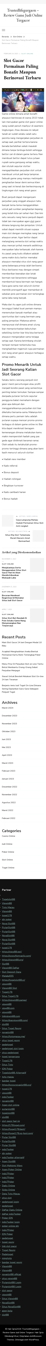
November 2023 (9, 723)
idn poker (7, 919)
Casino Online (8, 836)
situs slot (7, 1197)
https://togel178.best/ (13, 1129)
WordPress (34, 1339)
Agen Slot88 (8, 1161)
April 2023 (7, 755)
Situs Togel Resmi (11, 1028)
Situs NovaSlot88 (11, 1306)
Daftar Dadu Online (12, 1209)
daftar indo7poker (11, 1214)
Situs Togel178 (10, 996)
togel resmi (8, 1242)
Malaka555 (8, 975)
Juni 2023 (6, 739)
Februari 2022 (8, 818)
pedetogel (7, 1044)
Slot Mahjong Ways (12, 1165)
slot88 (5, 1024)
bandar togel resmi (12, 1262)
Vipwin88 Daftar (10, 967)
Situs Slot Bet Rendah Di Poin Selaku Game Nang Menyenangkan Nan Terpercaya (14, 622)
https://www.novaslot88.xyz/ (16, 1084)
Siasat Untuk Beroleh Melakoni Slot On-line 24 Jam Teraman (22, 678)
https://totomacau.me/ (13, 1036)
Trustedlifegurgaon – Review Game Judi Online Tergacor (23, 15)
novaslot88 (8, 1032)
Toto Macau (8, 907)
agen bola (7, 1310)
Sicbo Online (8, 1189)
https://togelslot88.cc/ (13, 980)
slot (32, 221)
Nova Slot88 (8, 923)
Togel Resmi (8, 1250)
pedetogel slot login (13, 1048)
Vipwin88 (7, 903)
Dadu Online (8, 1185)
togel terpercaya (11, 1056)
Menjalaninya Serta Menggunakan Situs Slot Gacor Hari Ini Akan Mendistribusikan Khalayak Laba (14, 572)
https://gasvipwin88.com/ (15, 1020)
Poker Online (8, 852)
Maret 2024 (7, 707)
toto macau (8, 1076)
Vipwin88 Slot (9, 988)
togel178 (7, 915)
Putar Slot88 (9, 1137)
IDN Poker (7, 1068)
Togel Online (8, 867)
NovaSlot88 (8, 935)
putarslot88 (8, 1109)
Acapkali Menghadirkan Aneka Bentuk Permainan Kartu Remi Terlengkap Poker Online (21, 654)
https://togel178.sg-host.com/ (17, 1133)
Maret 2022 (7, 810)
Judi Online (7, 844)
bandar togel (9, 1080)
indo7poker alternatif (13, 1157)
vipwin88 (7, 984)
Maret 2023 (7, 763)
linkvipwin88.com (11, 1016)
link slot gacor (9, 1246)
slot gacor (7, 1290)
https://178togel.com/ (13, 1125)
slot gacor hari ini (11, 1121)
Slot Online (27, 54)
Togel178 (7, 992)
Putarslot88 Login (11, 1282)
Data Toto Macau (11, 1193)
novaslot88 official (11, 1274)
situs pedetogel (10, 1052)
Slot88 (5, 963)
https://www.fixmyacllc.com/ (16, 955)
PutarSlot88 (8, 927)
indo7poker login (11, 1222)
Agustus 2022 (9, 802)
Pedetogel (7, 1254)
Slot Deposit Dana (11, 971)
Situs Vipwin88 (10, 1298)
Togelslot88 (8, 899)
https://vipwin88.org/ (12, 959)
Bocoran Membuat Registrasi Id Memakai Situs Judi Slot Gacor (13, 598)
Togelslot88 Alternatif (14, 1072)
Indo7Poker (8, 1173)
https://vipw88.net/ (12, 951)
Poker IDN (7, 1217)
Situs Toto (7, 1064)
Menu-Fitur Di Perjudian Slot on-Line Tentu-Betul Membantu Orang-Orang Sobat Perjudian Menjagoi (23, 667)
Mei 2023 (6, 747)
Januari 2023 (8, 778)
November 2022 (9, 794)
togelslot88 (8, 1113)
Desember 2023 (9, 715)
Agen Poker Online (12, 1169)
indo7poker (8, 1096)
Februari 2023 (8, 770)
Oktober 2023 (8, 731)
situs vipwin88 (9, 1278)
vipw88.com (8, 1008)
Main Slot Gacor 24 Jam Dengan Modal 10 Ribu (22, 644)
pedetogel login (10, 1201)
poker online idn (10, 1226)
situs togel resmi (11, 1040)
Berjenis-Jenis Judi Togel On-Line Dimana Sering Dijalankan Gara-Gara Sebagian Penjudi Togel (21, 688)
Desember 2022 (9, 786)
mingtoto (7, 1258)
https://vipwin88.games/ (14, 1000)
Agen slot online (10, 1105)
